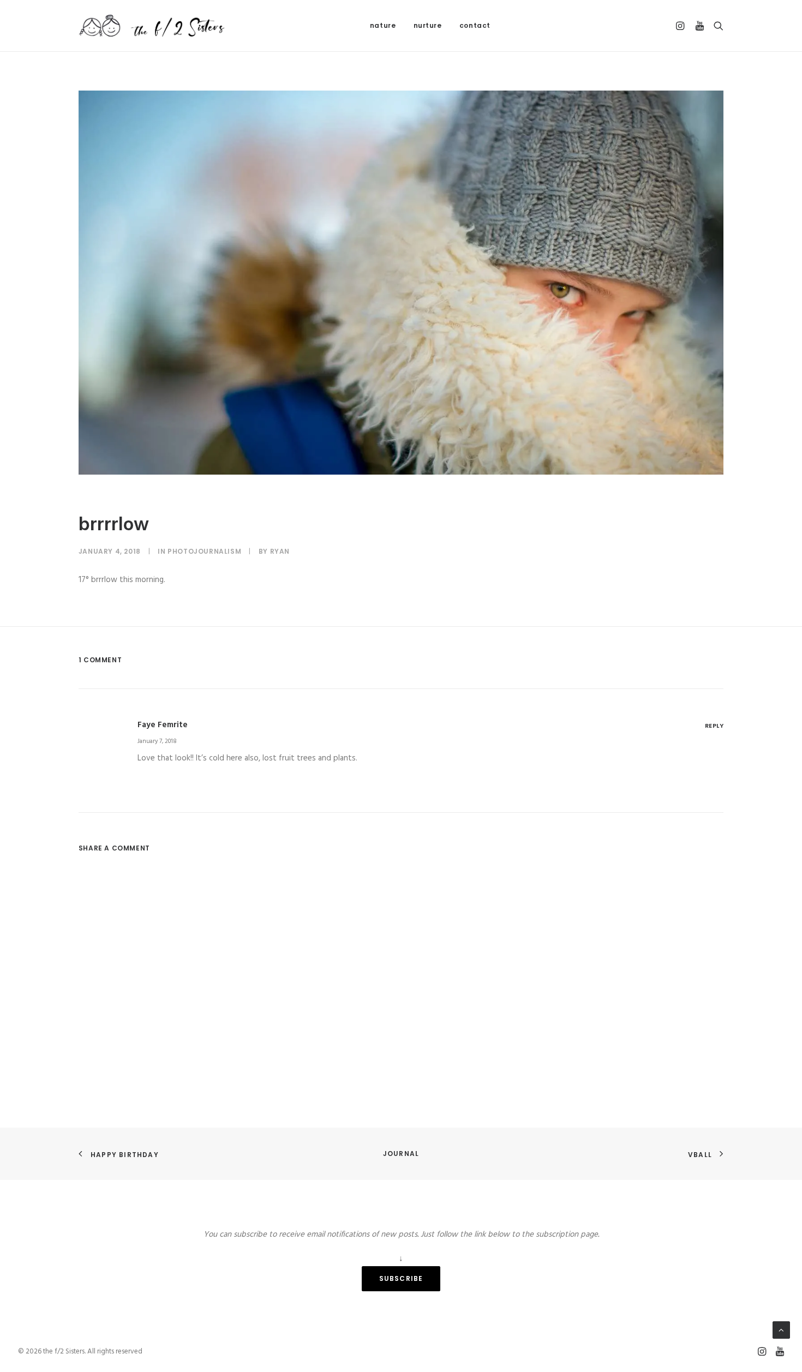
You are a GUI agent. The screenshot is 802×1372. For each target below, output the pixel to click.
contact (474, 25)
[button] (681, 25)
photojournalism (204, 551)
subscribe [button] (401, 1278)
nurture (428, 25)
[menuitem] (383, 25)
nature (383, 25)
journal (401, 1153)
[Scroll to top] (781, 1330)
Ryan (280, 551)
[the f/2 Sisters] (152, 26)
